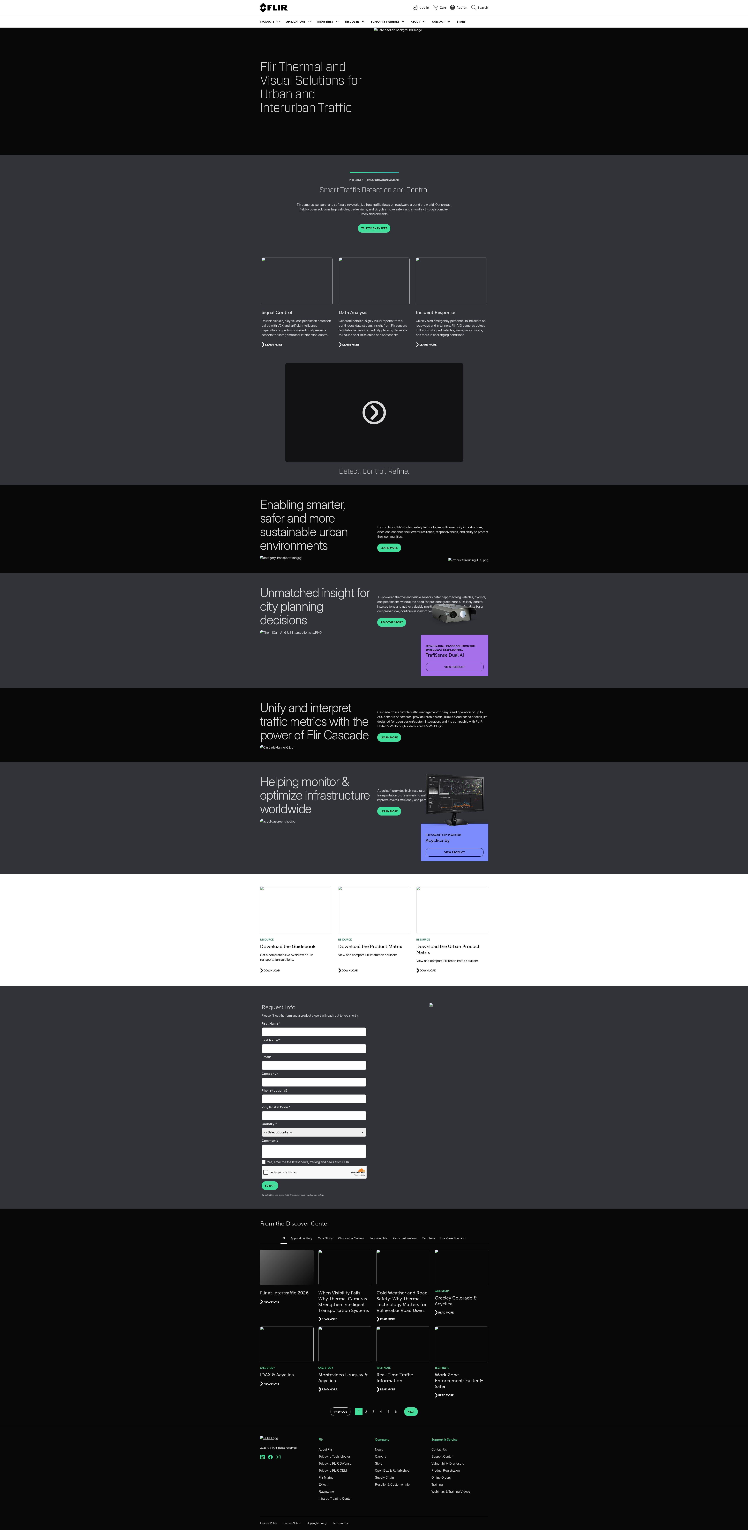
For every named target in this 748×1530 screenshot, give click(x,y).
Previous (340, 1411)
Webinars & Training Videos (450, 1491)
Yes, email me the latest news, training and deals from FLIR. (308, 1162)
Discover (352, 21)
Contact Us (439, 1449)
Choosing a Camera (351, 1238)
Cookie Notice (292, 1523)
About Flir (325, 1449)
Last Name (270, 1040)
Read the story (392, 622)
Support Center (442, 1456)
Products (267, 21)
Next (411, 1411)
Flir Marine (326, 1477)
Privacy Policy (268, 1523)
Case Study (325, 1238)
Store (461, 21)
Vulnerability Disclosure (447, 1463)
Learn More (389, 547)
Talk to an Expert (374, 228)
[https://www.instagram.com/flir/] (278, 1457)
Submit (270, 1185)
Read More (271, 1301)
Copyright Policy (317, 1523)
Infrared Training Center (335, 1498)
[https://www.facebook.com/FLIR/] (270, 1457)
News (379, 1449)
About (415, 21)
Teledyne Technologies (335, 1456)
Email (266, 1057)
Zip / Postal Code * (276, 1107)
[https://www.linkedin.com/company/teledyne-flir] (262, 1457)
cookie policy (317, 1195)
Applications (295, 21)
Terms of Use (341, 1523)
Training (437, 1484)
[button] (374, 412)
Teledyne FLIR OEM (333, 1470)
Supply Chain (384, 1477)
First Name (270, 1023)
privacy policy (299, 1195)
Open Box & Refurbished (392, 1470)
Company (269, 1074)
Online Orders (441, 1477)
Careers (380, 1456)
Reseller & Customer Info (392, 1484)
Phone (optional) (274, 1090)
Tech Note (429, 1238)
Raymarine (326, 1491)
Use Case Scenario (452, 1238)
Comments (270, 1141)
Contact (438, 21)
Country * (269, 1124)
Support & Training (385, 21)
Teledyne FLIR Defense (335, 1463)
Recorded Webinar (405, 1238)
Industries (325, 21)
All (283, 1238)
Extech (323, 1484)
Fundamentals (378, 1238)
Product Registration (445, 1470)
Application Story (301, 1238)
